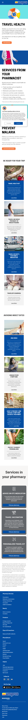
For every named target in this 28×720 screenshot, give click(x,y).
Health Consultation (7, 604)
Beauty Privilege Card (7, 622)
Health (4, 648)
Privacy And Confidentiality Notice (9, 709)
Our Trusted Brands (7, 626)
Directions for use (7, 643)
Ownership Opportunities (8, 667)
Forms (4, 646)
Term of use (4, 713)
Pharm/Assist (6, 637)
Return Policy (5, 706)
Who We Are (4, 711)
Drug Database (6, 658)
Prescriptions (6, 597)
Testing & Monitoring (7, 601)
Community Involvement (8, 669)
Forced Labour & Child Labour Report (10, 707)
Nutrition (5, 654)
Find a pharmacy (6, 42)
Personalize (9, 123)
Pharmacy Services (8, 593)
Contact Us (5, 670)
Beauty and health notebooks (9, 634)
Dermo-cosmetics (7, 612)
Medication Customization (8, 599)
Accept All (18, 123)
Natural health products (8, 652)
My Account (5, 672)
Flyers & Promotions (8, 630)
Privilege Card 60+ (7, 621)
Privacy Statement (22, 119)
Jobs (4, 665)
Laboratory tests (6, 650)
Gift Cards (5, 624)
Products (5, 617)
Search (4, 641)
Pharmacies (4, 715)
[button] (4, 679)
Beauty (5, 608)
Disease (4, 645)
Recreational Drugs (7, 656)
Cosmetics (5, 613)
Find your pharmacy (14, 505)
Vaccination (5, 602)
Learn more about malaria (8, 148)
